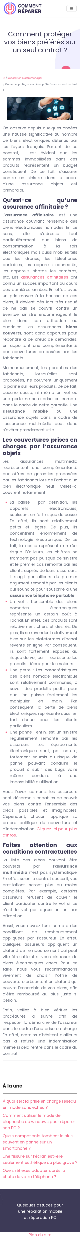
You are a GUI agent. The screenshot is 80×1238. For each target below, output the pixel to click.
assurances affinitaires (44, 277)
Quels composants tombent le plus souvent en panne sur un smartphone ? (38, 1142)
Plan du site (40, 1235)
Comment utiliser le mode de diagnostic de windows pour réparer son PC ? (39, 1122)
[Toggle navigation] (71, 8)
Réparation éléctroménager (25, 78)
